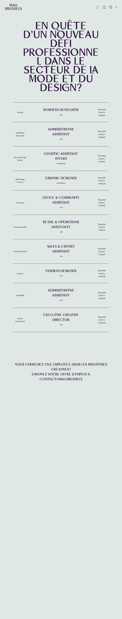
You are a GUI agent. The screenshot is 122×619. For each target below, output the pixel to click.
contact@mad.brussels (61, 379)
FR (116, 7)
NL (116, 14)
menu (97, 7)
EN (116, 10)
